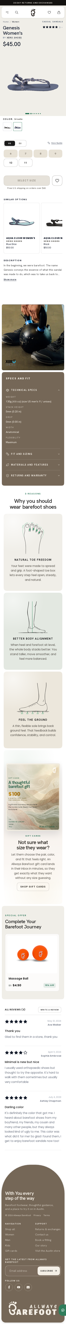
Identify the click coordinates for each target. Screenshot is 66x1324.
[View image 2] (31, 113)
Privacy (37, 1215)
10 (10, 162)
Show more (10, 279)
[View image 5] (36, 113)
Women (15, 21)
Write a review (50, 1010)
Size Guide (56, 143)
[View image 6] (38, 113)
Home (6, 21)
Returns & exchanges (47, 1229)
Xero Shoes (14, 37)
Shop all (10, 1229)
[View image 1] (27, 113)
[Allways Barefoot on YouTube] (18, 1287)
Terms (46, 1215)
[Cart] (59, 12)
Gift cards (11, 1250)
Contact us (41, 1234)
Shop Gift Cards (46, 826)
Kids (7, 1245)
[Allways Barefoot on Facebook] (9, 1287)
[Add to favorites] (57, 181)
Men (7, 1240)
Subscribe (46, 1271)
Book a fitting (43, 1240)
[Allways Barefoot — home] (33, 12)
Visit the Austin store (47, 1250)
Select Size (27, 180)
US (9, 143)
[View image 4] (34, 113)
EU (20, 143)
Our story (41, 1245)
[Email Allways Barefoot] (28, 1287)
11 (25, 162)
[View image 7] (40, 113)
